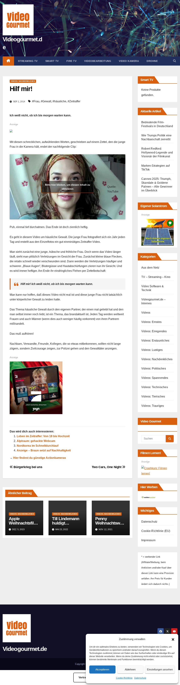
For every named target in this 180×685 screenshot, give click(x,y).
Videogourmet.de (25, 648)
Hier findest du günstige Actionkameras (39, 457)
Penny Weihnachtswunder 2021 (110, 523)
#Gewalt (46, 101)
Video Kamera (129, 61)
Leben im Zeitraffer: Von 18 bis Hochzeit (43, 436)
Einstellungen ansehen (160, 669)
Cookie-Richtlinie (124, 678)
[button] (173, 639)
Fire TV (71, 61)
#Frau (35, 101)
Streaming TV (28, 61)
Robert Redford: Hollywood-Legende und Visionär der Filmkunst (157, 152)
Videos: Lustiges (152, 349)
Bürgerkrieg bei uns (27, 467)
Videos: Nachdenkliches (23, 81)
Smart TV (52, 61)
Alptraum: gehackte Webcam (36, 440)
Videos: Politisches (153, 368)
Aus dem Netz (150, 267)
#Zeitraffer (74, 101)
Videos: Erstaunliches (155, 340)
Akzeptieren (102, 669)
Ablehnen (130, 669)
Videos (145, 312)
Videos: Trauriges (152, 405)
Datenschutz (140, 678)
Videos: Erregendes (154, 331)
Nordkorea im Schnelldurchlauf (37, 445)
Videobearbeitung (97, 61)
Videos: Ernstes (151, 321)
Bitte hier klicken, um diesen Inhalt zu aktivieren (67, 186)
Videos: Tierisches (153, 396)
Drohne (152, 61)
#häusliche (59, 101)
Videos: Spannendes (154, 377)
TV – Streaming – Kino (155, 276)
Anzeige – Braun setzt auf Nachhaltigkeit (44, 450)
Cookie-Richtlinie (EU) (155, 530)
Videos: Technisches (154, 387)
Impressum (148, 540)
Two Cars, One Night (107, 467)
